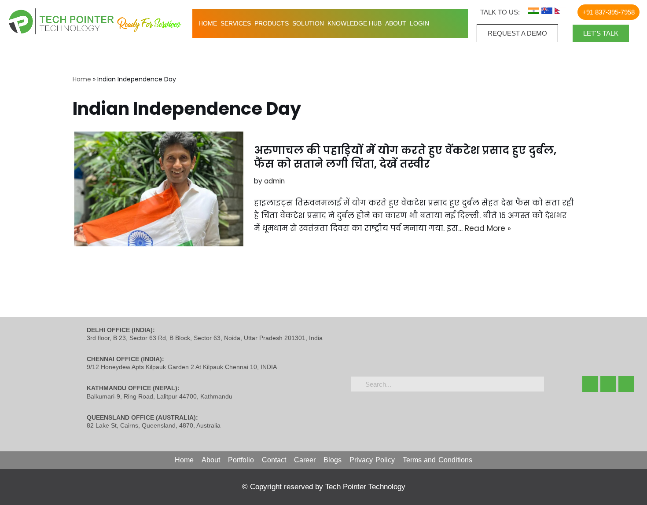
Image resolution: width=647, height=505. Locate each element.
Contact (274, 460)
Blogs (333, 460)
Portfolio (241, 460)
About (395, 23)
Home (208, 23)
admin (274, 181)
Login (419, 23)
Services (236, 23)
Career (305, 460)
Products (271, 23)
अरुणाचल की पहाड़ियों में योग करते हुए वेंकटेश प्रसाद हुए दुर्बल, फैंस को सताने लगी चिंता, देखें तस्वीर (405, 157)
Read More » (488, 228)
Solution (308, 23)
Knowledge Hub (354, 23)
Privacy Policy (372, 460)
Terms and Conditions (437, 460)
